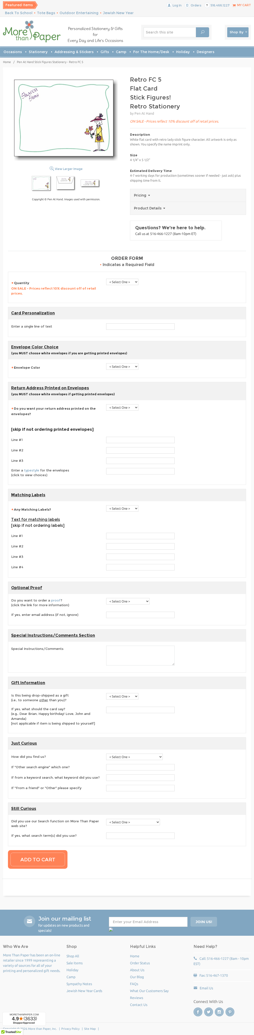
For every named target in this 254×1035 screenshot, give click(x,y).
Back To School (18, 13)
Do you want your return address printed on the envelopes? (53, 411)
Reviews (136, 998)
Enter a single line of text (31, 326)
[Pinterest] (229, 1011)
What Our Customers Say (149, 991)
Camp (121, 52)
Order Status (140, 963)
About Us (137, 970)
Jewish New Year (118, 13)
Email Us (206, 988)
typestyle (31, 470)
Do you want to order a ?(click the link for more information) (40, 602)
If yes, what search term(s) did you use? (44, 835)
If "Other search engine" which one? (40, 767)
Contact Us (138, 1005)
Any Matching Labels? (32, 509)
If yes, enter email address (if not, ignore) (44, 615)
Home (7, 62)
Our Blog (137, 977)
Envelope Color (27, 367)
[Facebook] (197, 1011)
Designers (205, 52)
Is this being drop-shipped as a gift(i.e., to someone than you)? (40, 697)
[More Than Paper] (32, 31)
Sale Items (74, 963)
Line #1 (17, 440)
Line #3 (17, 461)
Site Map (90, 1028)
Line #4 (17, 567)
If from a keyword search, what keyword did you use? (55, 777)
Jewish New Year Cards (84, 991)
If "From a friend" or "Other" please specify (46, 788)
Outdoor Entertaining (79, 13)
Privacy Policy (70, 1028)
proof (56, 600)
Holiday (183, 52)
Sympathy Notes (79, 984)
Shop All (72, 956)
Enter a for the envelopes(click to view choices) (40, 472)
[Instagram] (219, 1011)
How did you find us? (28, 757)
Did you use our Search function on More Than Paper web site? (55, 823)
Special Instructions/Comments (37, 649)
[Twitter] (208, 1011)
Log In (177, 5)
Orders (195, 5)
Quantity (53, 288)
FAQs (134, 984)
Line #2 (17, 450)
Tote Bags (46, 13)
